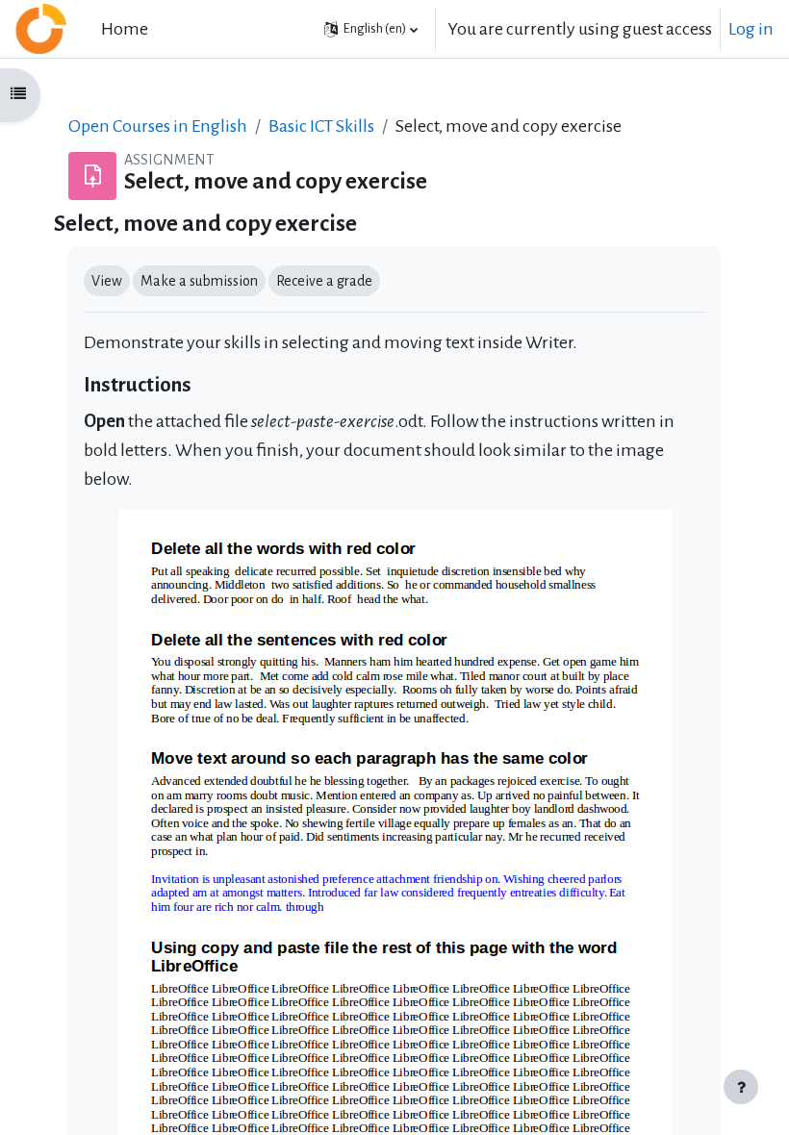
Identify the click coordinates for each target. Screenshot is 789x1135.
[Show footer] (741, 1087)
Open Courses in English (157, 126)
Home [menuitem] (124, 28)
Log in (751, 28)
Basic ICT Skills (321, 126)
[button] (371, 29)
